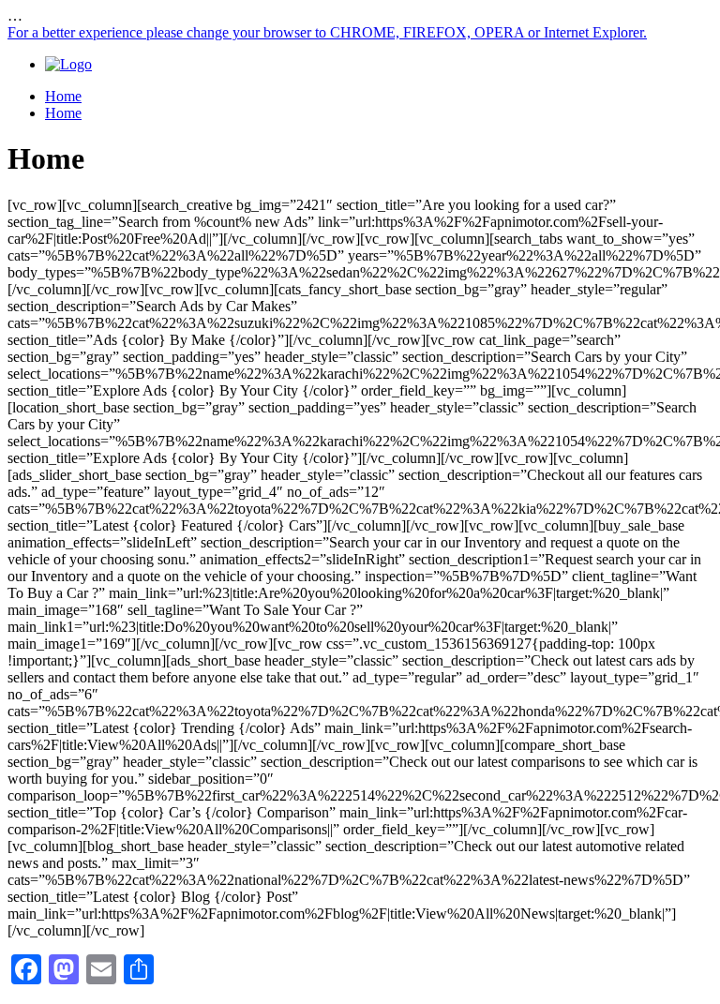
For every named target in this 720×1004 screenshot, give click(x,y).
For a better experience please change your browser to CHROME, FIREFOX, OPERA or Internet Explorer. (327, 32)
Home (63, 96)
